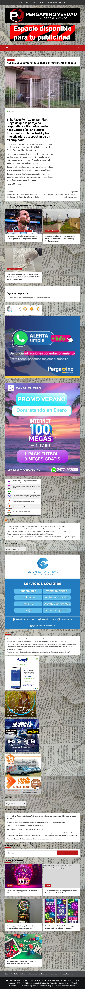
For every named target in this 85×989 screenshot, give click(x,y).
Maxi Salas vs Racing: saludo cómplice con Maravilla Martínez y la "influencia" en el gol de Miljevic (41, 537)
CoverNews (60, 986)
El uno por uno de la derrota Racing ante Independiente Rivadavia (30, 534)
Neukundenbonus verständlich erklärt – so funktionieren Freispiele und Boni (21, 962)
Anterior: (23, 194)
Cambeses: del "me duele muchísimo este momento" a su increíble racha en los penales (37, 531)
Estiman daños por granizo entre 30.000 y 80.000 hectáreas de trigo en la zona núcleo (37, 641)
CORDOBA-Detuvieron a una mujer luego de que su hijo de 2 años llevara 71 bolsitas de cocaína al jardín (23, 277)
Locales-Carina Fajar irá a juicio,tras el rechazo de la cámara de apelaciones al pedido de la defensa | (41, 833)
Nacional (23, 974)
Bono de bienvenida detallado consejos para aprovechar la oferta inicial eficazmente (60, 927)
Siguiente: (60, 194)
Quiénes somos (52, 2)
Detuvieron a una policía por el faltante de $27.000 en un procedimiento (40, 822)
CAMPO (10, 632)
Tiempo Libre (53, 974)
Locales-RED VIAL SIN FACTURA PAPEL (29, 829)
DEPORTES (12, 519)
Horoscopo (38, 515)
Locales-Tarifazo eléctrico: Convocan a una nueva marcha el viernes (37, 839)
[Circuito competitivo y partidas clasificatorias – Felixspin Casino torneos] (23, 876)
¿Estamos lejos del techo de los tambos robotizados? (25, 639)
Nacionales (11, 60)
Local (7, 974)
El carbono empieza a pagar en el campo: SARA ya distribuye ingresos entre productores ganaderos (41, 644)
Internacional (32, 974)
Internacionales (19, 231)
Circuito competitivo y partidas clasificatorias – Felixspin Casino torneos (23, 892)
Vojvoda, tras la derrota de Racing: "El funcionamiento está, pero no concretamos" (35, 529)
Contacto (42, 2)
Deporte (10, 231)
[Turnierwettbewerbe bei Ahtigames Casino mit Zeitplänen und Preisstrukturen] (61, 876)
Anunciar (62, 2)
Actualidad (43, 974)
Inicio (34, 2)
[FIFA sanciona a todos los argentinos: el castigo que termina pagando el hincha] (23, 221)
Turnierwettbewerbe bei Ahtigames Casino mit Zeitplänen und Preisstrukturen (61, 892)
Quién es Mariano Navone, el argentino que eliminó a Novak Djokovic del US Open (36, 526)
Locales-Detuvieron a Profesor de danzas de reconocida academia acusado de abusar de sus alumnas (42, 835)
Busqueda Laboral (66, 974)
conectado (26, 298)
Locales (48, 231)
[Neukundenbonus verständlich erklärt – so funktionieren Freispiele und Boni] (23, 946)
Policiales (18, 269)
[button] (7, 48)
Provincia (14, 974)
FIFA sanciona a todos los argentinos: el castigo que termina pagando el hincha (22, 237)
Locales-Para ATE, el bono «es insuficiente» (29, 826)
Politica (10, 885)
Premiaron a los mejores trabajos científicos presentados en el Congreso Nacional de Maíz (38, 652)
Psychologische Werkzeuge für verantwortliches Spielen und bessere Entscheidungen (23, 927)
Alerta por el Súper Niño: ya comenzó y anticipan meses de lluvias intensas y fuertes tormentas (60, 238)
